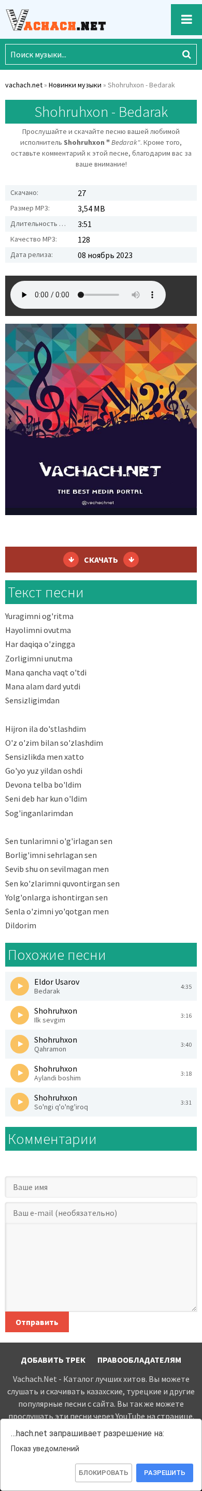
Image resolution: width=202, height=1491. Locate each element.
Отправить (37, 1322)
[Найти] (186, 54)
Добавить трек (53, 1359)
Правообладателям (139, 1359)
